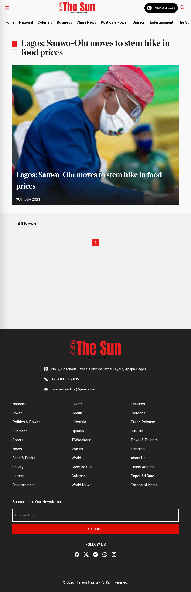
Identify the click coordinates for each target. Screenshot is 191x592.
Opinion (139, 22)
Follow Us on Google (164, 8)
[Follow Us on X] (86, 554)
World (76, 458)
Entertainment (161, 22)
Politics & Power (114, 22)
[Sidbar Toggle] (7, 8)
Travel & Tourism (144, 440)
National (26, 22)
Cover (17, 413)
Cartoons (138, 413)
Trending (138, 449)
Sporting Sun (82, 467)
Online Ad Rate (143, 467)
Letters (18, 476)
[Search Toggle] (183, 7)
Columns (45, 22)
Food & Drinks (23, 458)
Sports (17, 440)
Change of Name (144, 485)
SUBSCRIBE (95, 529)
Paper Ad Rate (142, 476)
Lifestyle (79, 422)
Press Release (143, 422)
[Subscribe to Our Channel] (95, 554)
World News (82, 485)
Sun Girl (137, 431)
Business (64, 22)
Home (9, 22)
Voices (77, 449)
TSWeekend (81, 440)
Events (77, 404)
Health (77, 413)
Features (138, 404)
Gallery (18, 467)
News (17, 449)
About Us (138, 458)
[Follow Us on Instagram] (114, 554)
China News (86, 22)
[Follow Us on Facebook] (77, 554)
